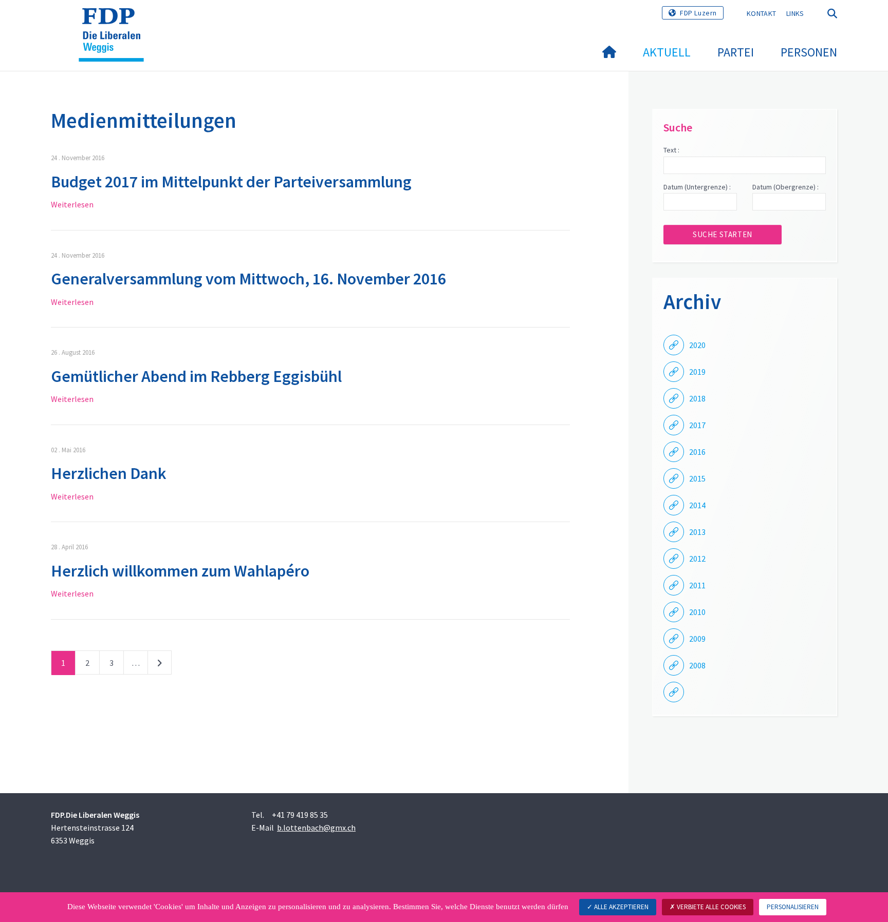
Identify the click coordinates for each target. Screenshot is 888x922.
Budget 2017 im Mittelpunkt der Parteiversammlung (231, 181)
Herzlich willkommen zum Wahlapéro (180, 571)
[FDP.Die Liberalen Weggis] (115, 21)
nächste (159, 665)
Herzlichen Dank (108, 473)
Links (795, 13)
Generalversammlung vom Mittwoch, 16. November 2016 (248, 278)
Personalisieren (793, 906)
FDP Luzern (698, 12)
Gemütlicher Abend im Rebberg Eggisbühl (196, 376)
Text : (671, 150)
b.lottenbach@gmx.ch (316, 827)
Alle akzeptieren (621, 906)
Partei (735, 52)
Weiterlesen (72, 204)
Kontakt (761, 13)
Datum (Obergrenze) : (785, 186)
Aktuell (667, 52)
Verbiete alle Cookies (710, 906)
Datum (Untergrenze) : (697, 186)
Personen (809, 52)
